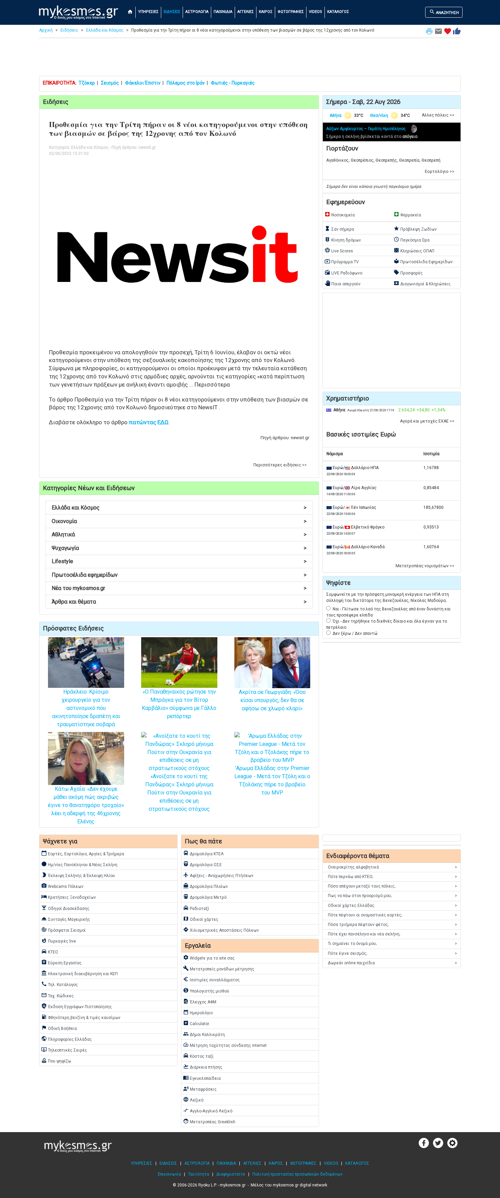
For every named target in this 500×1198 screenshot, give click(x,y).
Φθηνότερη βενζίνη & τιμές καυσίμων (80, 1017)
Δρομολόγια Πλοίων (205, 886)
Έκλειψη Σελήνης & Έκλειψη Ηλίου (78, 875)
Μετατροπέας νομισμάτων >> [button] (425, 566)
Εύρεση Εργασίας (61, 962)
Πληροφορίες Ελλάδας (66, 1039)
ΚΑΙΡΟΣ (265, 12)
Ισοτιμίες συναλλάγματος (211, 979)
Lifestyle (179, 561)
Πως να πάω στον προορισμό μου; (392, 895)
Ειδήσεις (69, 30)
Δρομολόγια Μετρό (205, 897)
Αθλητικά (179, 534)
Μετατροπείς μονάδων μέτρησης (218, 968)
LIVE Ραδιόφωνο (343, 272)
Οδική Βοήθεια (59, 1028)
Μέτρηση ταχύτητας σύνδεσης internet (225, 1045)
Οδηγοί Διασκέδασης (65, 908)
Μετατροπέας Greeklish (209, 1121)
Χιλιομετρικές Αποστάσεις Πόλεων (221, 930)
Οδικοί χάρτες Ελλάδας (392, 905)
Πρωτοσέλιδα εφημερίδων (179, 575)
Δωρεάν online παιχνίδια (392, 963)
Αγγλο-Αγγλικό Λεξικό (207, 1110)
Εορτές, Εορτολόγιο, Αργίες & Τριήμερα (82, 853)
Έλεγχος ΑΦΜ (199, 1001)
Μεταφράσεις (200, 1089)
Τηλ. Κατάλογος (59, 984)
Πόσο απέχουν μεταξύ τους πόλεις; (392, 886)
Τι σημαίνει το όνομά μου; (392, 943)
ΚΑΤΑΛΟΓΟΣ (338, 12)
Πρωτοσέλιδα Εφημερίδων (423, 261)
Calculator (196, 1023)
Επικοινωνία (169, 1174)
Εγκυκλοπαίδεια (202, 1078)
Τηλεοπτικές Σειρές (64, 1050)
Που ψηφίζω (56, 1060)
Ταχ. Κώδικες (57, 995)
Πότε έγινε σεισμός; (392, 953)
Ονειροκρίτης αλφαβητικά (392, 867)
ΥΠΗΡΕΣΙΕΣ (148, 12)
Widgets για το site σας (209, 957)
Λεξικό (193, 1099)
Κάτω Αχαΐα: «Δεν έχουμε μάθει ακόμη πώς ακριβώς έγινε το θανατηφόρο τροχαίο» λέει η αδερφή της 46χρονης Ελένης (86, 805)
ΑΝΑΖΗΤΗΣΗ (444, 12)
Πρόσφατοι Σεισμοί (63, 930)
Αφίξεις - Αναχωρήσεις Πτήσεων (218, 875)
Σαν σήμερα (339, 229)
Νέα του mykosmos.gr (179, 588)
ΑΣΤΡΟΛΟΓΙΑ (197, 12)
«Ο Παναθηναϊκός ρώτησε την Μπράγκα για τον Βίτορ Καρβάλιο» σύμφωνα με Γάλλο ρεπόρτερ (179, 704)
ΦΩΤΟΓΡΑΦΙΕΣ (291, 12)
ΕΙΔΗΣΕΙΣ (172, 12)
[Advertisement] (250, 58)
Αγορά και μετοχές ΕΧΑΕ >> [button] (427, 421)
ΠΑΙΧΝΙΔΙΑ (223, 12)
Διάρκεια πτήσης (202, 1066)
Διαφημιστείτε (230, 1174)
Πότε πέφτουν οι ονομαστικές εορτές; (392, 915)
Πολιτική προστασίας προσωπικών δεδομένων (297, 1174)
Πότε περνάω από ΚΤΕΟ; (392, 876)
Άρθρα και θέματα (179, 601)
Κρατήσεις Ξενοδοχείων (68, 897)
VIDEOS (315, 12)
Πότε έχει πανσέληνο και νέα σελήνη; (392, 934)
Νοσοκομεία (339, 214)
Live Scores (338, 250)
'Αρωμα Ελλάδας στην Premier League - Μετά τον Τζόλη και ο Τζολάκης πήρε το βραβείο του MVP (272, 780)
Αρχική (46, 30)
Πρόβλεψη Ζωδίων (415, 229)
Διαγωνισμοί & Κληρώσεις (422, 283)
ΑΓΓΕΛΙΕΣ (245, 12)
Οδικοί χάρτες (200, 919)
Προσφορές (408, 272)
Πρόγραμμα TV (341, 261)
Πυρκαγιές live (58, 940)
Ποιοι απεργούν (342, 283)
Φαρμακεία (407, 214)
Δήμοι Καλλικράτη (204, 1034)
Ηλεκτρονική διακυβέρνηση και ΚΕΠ (79, 973)
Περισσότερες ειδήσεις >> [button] (280, 465)
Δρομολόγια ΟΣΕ (202, 864)
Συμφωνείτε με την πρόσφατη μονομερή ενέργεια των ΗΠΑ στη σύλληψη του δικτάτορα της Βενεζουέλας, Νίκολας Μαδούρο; (387, 597)
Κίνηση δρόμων (342, 239)
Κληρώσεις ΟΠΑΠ (414, 250)
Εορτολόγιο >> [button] (439, 171)
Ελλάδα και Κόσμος (104, 30)
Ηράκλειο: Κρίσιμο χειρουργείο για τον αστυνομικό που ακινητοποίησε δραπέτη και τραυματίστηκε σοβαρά (86, 708)
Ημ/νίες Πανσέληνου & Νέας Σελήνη (79, 864)
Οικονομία (179, 521)
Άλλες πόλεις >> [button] (438, 115)
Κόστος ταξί (198, 1056)
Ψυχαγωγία (179, 548)
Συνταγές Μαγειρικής (65, 919)
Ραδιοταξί (196, 908)
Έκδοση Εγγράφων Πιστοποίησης (76, 1006)
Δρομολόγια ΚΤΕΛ (203, 853)
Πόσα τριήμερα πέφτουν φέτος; (392, 924)
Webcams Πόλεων (62, 886)
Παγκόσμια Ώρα (412, 239)
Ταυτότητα (198, 1174)
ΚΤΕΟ (49, 951)
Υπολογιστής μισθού (206, 990)
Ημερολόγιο (198, 1012)
